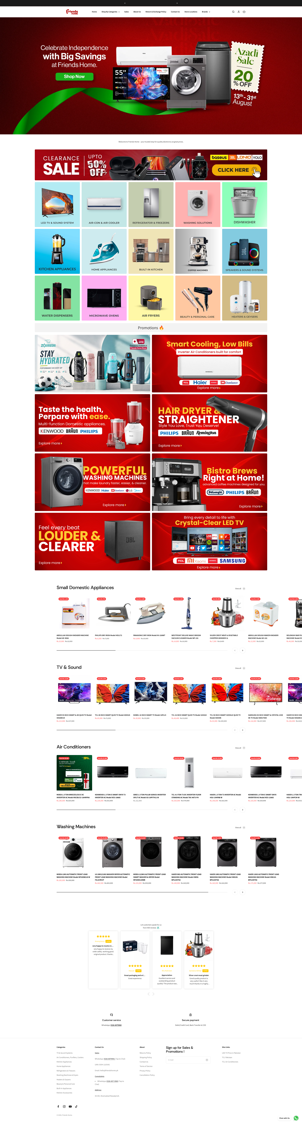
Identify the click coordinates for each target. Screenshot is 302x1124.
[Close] (295, 1087)
